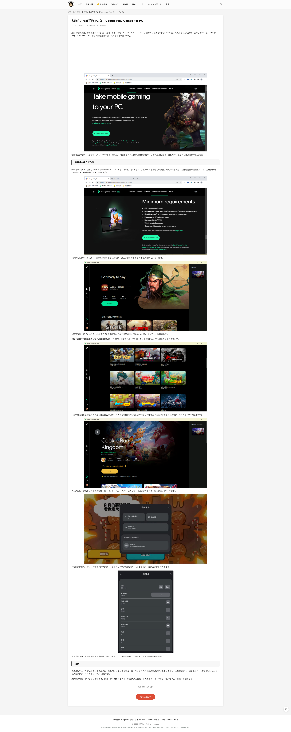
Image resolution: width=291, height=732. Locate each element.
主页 (80, 4)
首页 (69, 12)
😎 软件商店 (102, 4)
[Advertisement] (145, 55)
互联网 (125, 4)
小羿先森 (92, 25)
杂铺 (163, 720)
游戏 (134, 4)
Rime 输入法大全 (155, 4)
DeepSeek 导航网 (127, 720)
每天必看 (89, 4)
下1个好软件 (141, 720)
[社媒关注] (286, 709)
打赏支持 (147, 697)
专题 (167, 4)
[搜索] (221, 4)
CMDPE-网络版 (172, 720)
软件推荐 (114, 4)
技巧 (141, 4)
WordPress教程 (153, 720)
